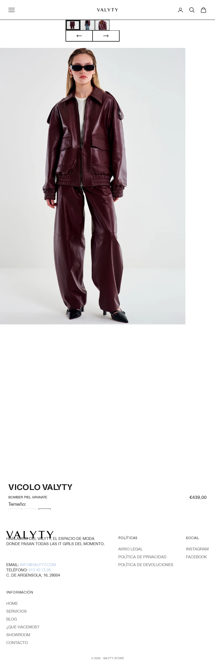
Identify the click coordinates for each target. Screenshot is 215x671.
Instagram (197, 549)
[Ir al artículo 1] (73, 25)
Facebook (196, 557)
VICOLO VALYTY (40, 489)
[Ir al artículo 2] (87, 25)
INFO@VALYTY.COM (38, 564)
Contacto (17, 642)
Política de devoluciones (145, 564)
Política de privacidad (142, 557)
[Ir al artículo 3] (102, 25)
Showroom (18, 635)
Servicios (16, 611)
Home (12, 603)
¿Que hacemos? (22, 627)
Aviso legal (130, 549)
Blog (11, 619)
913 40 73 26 (40, 570)
